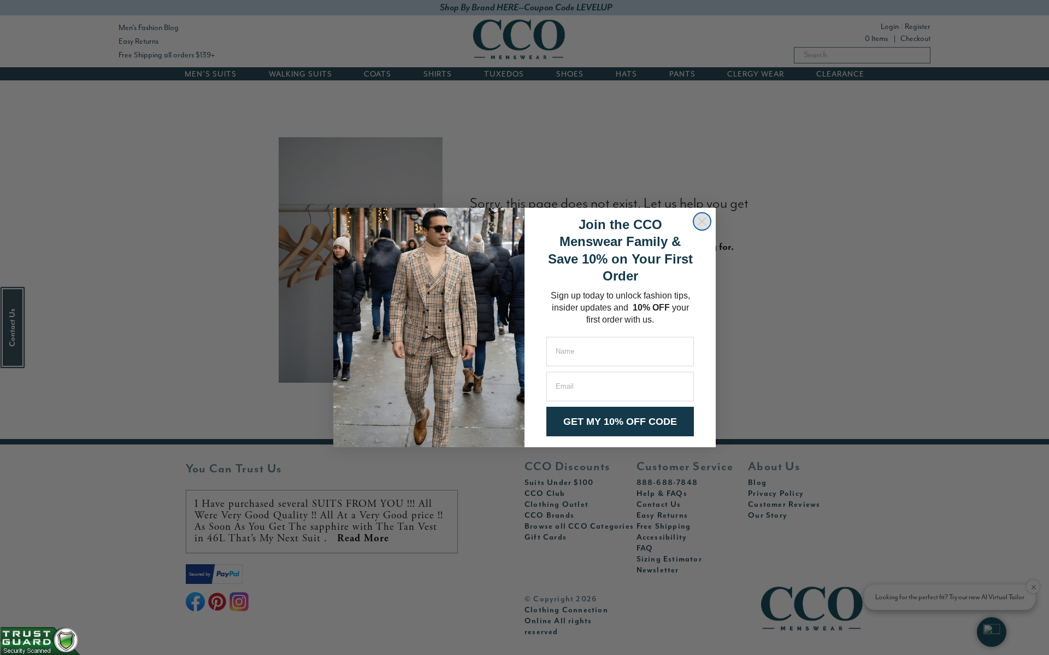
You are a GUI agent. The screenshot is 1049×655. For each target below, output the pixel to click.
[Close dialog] (702, 221)
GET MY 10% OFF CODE (620, 421)
